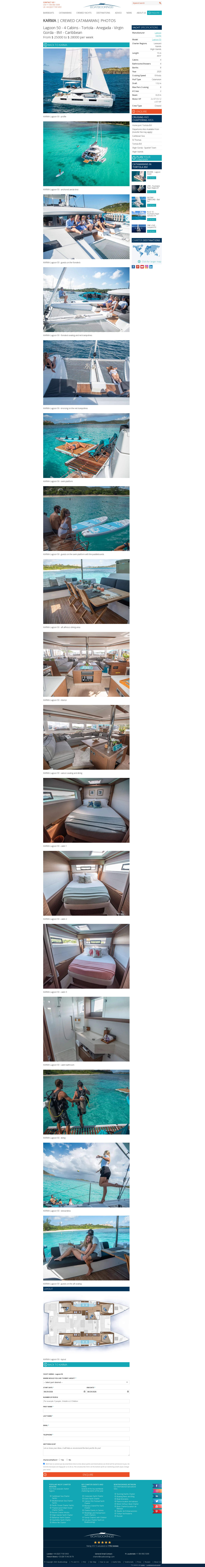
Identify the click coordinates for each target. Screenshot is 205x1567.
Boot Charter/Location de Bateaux (126, 1507)
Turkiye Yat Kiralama (124, 1513)
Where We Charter (59, 1522)
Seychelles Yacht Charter (61, 1520)
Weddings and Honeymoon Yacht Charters (94, 1514)
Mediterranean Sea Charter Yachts (62, 1502)
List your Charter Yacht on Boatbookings (94, 1521)
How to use (104, 1562)
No (69, 1460)
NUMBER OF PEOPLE (50, 1397)
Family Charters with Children (95, 1517)
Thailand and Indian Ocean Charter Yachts (62, 1509)
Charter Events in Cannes (94, 1510)
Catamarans (65, 13)
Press (139, 1562)
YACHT (45, 1374)
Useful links (116, 1562)
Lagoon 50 (156, 39)
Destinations (103, 13)
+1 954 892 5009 (53, 5)
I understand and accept (153, 1565)
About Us (141, 13)
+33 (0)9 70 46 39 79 (66, 1556)
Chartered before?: (50, 1460)
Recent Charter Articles (60, 1512)
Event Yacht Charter (91, 1498)
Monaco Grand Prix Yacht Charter (94, 1507)
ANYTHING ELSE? (49, 1444)
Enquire (155, 13)
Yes (62, 1460)
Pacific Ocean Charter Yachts (63, 1505)
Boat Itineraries (122, 1499)
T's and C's (75, 1562)
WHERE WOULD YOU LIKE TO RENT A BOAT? (59, 1378)
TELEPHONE (48, 1435)
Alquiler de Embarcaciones (127, 1511)
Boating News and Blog (125, 1496)
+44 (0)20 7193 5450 (53, 7)
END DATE (91, 1387)
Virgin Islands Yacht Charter (62, 1515)
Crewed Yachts (83, 13)
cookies (143, 1565)
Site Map (93, 1562)
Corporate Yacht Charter (93, 1496)
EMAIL (46, 1425)
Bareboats (48, 13)
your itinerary (143, 158)
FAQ (84, 1562)
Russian (120, 1516)
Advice (118, 13)
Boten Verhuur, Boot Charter (128, 1504)
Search (160, 3)
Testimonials (129, 1562)
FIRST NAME (48, 1407)
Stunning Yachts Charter (126, 1494)
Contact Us (48, 2)
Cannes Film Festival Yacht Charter (94, 1502)
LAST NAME (48, 1416)
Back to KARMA (57, 45)
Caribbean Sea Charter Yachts (61, 1497)
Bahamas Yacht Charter (61, 1517)
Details (152, 178)
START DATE (48, 1387)
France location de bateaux (127, 1501)
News (129, 13)
